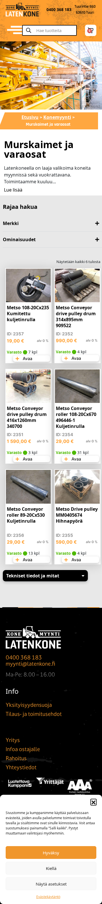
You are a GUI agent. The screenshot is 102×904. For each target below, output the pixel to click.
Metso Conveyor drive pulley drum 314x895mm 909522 (76, 316)
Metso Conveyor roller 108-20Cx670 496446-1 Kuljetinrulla (76, 417)
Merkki (11, 223)
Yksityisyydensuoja (29, 704)
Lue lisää (13, 190)
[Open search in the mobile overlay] (51, 30)
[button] (93, 802)
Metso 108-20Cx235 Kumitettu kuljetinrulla (28, 313)
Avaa (27, 358)
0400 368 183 (24, 657)
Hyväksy (51, 852)
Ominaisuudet (19, 239)
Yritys (13, 740)
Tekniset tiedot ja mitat (32, 576)
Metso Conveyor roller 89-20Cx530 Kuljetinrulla (26, 515)
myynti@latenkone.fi (30, 663)
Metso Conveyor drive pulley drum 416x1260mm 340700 (27, 417)
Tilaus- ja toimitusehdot (34, 713)
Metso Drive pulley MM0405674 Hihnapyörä (77, 515)
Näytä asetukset (51, 884)
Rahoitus (16, 758)
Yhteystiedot (21, 767)
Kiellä (51, 868)
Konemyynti (57, 117)
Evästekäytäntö (48, 896)
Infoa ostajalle (23, 749)
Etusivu (30, 117)
